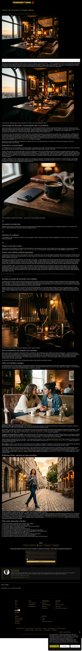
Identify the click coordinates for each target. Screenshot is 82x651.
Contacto (43, 618)
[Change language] (33, 2)
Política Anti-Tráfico (38, 630)
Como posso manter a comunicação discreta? (14, 527)
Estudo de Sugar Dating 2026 (47, 621)
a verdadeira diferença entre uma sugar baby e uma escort (34, 432)
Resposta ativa (44, 606)
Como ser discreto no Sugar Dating (18, 10)
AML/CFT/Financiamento (46, 604)
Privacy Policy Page (59, 648)
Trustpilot (17, 612)
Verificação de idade (46, 630)
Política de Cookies (37, 628)
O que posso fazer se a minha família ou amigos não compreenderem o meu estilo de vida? (25, 531)
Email (27, 555)
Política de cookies (52, 648)
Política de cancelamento (61, 628)
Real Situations (27, 13)
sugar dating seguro (22, 450)
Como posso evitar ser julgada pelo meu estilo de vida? (16, 532)
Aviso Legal (44, 628)
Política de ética (45, 608)
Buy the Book (17, 623)
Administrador (11, 13)
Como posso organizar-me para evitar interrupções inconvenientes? (19, 535)
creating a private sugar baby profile (31, 249)
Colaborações (17, 621)
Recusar (65, 646)
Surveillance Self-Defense (60, 160)
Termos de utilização (20, 628)
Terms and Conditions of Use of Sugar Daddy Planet (71, 648)
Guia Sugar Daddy (31, 606)
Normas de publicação (19, 618)
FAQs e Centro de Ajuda (59, 604)
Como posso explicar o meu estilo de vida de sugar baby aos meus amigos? (21, 526)
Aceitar (54, 646)
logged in (9, 588)
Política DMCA (54, 630)
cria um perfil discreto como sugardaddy (54, 517)
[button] (79, 632)
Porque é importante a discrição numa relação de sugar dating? (18, 523)
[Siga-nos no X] (16, 607)
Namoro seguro (58, 606)
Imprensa (43, 619)
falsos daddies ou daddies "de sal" (57, 451)
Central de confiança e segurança (61, 608)
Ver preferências (75, 646)
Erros (24, 13)
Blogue (16, 604)
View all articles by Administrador (20, 577)
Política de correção (18, 619)
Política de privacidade (29, 628)
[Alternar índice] (77, 60)
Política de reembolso (51, 628)
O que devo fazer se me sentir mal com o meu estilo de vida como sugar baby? (22, 533)
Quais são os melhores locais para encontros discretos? (16, 528)
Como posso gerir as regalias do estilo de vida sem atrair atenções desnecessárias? (23, 530)
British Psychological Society (23, 139)
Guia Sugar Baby (31, 604)
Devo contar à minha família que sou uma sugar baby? (16, 525)
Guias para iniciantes (18, 13)
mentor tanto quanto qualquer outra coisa (59, 440)
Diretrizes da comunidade (29, 630)
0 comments (34, 13)
